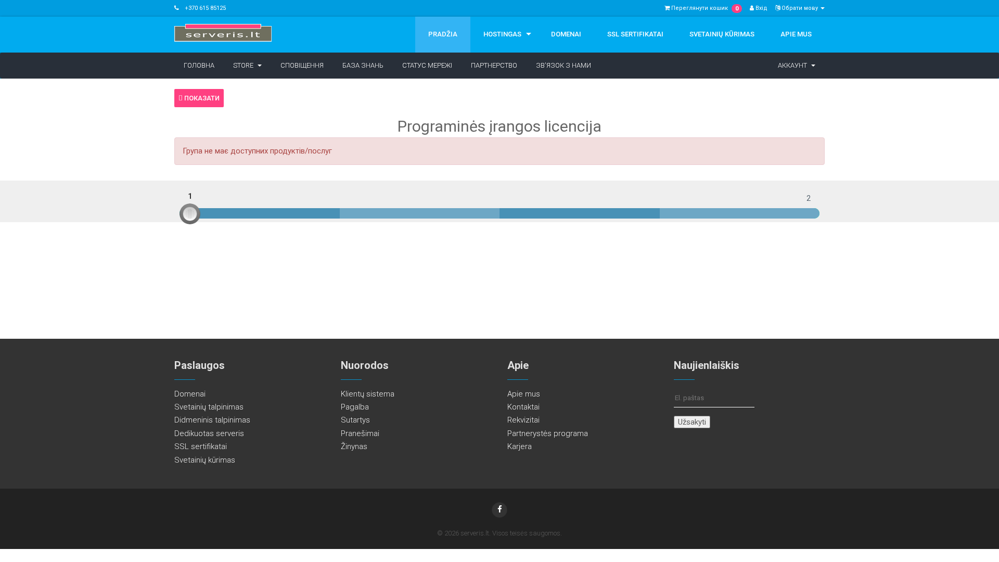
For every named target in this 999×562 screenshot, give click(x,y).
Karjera (519, 446)
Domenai (566, 34)
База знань (362, 65)
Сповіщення (302, 65)
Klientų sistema (367, 394)
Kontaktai (523, 407)
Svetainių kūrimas (721, 34)
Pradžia (442, 34)
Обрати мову (799, 8)
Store (245, 65)
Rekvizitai (523, 420)
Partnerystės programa (547, 433)
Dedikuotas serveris (209, 433)
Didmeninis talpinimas (212, 420)
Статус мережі (427, 65)
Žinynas (354, 446)
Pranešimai (360, 433)
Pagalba (355, 407)
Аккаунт (794, 65)
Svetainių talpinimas (209, 407)
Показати (201, 98)
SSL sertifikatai (635, 34)
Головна (199, 65)
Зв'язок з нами (563, 65)
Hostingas (502, 34)
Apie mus (796, 34)
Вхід (760, 8)
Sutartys (355, 420)
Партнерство (494, 65)
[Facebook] (499, 510)
